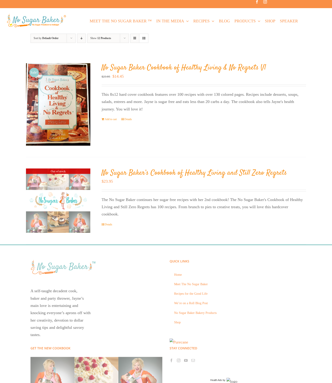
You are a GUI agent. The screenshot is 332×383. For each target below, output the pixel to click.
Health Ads (216, 380)
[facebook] (257, 2)
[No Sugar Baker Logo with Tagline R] (38, 15)
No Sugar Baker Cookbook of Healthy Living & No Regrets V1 (184, 68)
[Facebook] (171, 360)
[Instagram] (178, 360)
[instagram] (265, 2)
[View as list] (143, 38)
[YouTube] (186, 360)
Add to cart (111, 119)
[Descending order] (81, 38)
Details (128, 119)
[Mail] (193, 360)
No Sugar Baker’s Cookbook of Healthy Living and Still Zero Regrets (194, 173)
